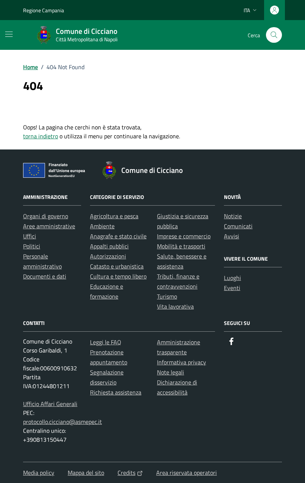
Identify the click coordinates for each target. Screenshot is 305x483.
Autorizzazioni (108, 256)
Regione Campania (43, 10)
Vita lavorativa (175, 306)
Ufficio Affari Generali (50, 403)
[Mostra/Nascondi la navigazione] (8, 34)
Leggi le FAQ (105, 342)
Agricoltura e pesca (114, 216)
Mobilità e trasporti (181, 246)
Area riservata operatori (186, 472)
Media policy (38, 472)
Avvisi (231, 236)
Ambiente (102, 226)
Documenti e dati (44, 276)
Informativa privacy (181, 362)
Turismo (167, 296)
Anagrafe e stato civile (118, 236)
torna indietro (40, 136)
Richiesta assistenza (115, 392)
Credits (126, 472)
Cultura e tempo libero (118, 276)
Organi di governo (45, 216)
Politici (31, 246)
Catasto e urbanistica (117, 266)
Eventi (232, 287)
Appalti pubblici (109, 246)
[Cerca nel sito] (274, 35)
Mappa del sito (86, 472)
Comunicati (238, 226)
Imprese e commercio (184, 236)
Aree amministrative (49, 226)
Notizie (233, 216)
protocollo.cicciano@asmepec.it (62, 421)
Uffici (29, 236)
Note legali (170, 372)
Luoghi (232, 277)
